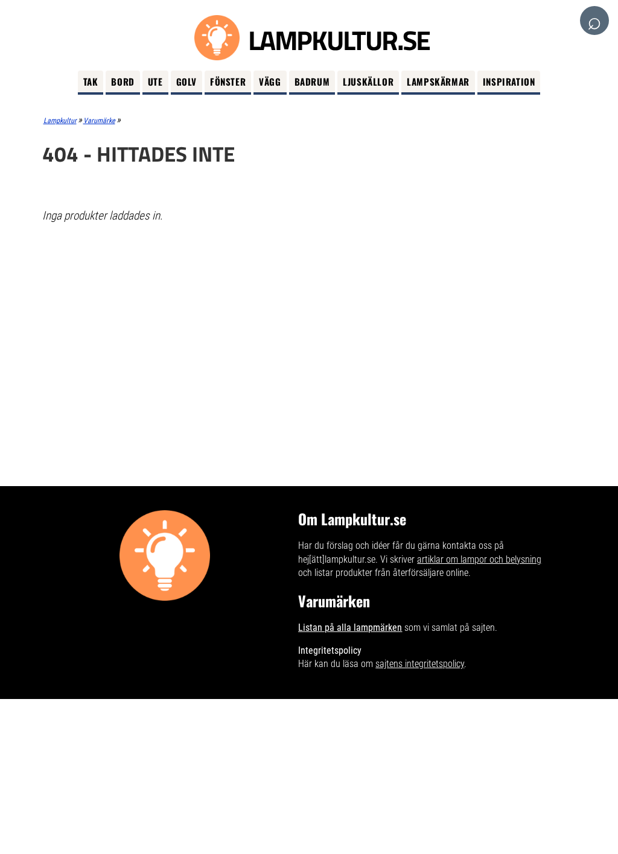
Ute (155, 81)
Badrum (312, 81)
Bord (122, 81)
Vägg (270, 81)
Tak (90, 81)
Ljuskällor (368, 81)
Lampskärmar (438, 81)
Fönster (228, 81)
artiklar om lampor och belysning (479, 559)
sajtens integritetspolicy (419, 663)
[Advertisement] (309, 320)
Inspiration (509, 81)
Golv (186, 81)
